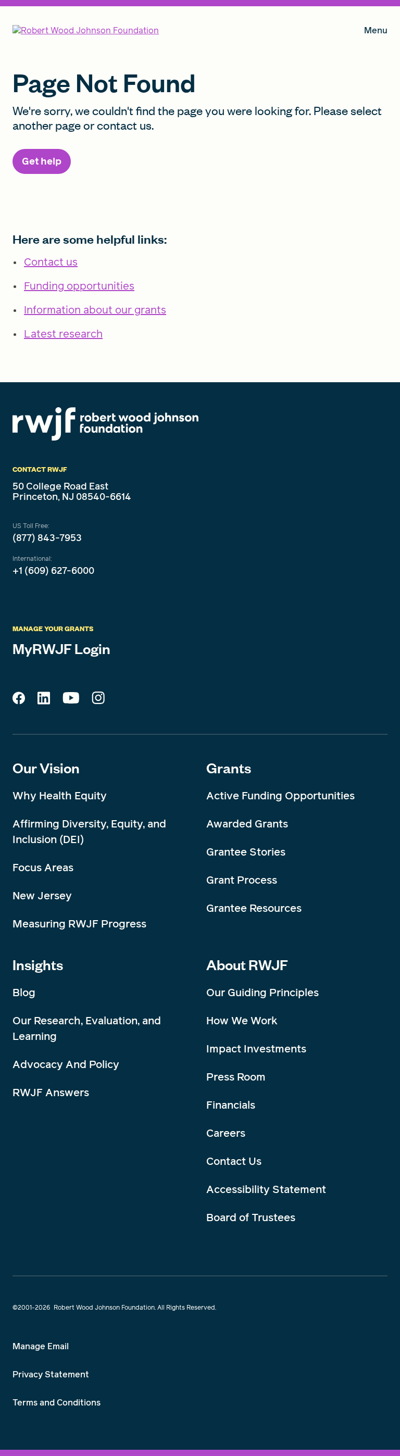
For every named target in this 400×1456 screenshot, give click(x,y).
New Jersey (42, 895)
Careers (225, 1133)
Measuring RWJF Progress (79, 924)
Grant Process (241, 880)
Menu (376, 32)
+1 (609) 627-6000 (53, 571)
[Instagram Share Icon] (98, 700)
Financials (230, 1105)
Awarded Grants (247, 824)
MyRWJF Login (61, 648)
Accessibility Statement (266, 1189)
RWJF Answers (50, 1092)
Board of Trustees (250, 1217)
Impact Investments (256, 1048)
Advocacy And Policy (65, 1064)
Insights (37, 964)
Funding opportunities (79, 286)
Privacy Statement (50, 1374)
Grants (228, 767)
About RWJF (247, 964)
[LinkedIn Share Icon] (44, 701)
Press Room (236, 1077)
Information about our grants (95, 310)
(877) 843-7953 (47, 538)
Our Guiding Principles (262, 992)
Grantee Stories (245, 852)
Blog (23, 992)
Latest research (63, 334)
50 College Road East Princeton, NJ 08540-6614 (71, 491)
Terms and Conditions (56, 1403)
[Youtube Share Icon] (71, 700)
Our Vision (46, 767)
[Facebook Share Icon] (18, 701)
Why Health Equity (59, 795)
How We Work (242, 1020)
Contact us (51, 262)
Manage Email (40, 1346)
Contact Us (233, 1161)
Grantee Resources (254, 908)
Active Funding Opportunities (280, 795)
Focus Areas (42, 867)
